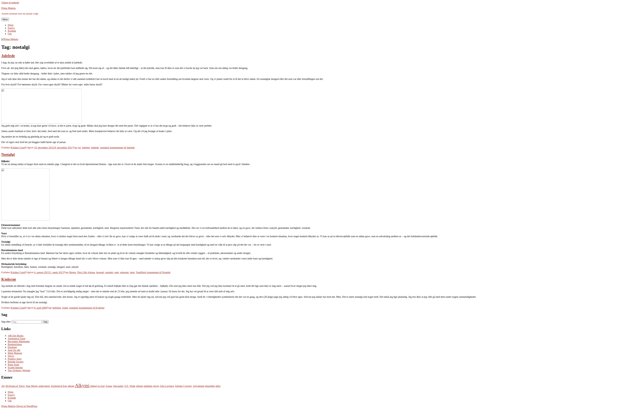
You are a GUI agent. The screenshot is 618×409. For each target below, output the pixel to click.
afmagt (139, 386)
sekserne (124, 272)
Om (10, 33)
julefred (86, 147)
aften (217, 386)
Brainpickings (15, 344)
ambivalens (44, 386)
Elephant (12, 347)
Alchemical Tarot (16, 338)
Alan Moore (31, 386)
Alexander (118, 386)
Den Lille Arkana (86, 272)
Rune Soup (13, 364)
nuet (116, 272)
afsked (93, 386)
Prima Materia (8, 8)
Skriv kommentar (155, 272)
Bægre (72, 272)
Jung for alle (14, 350)
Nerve (11, 356)
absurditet (210, 386)
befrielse (56, 307)
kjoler (65, 307)
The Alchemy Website (19, 370)
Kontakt (12, 30)
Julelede (8, 56)
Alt (3, 386)
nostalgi (104, 147)
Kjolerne (8, 279)
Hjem (10, 25)
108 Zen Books (15, 335)
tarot (132, 272)
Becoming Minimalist (19, 341)
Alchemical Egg (59, 386)
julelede (95, 147)
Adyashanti (198, 386)
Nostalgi (8, 154)
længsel (100, 272)
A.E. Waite (129, 386)
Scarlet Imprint (15, 367)
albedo (71, 386)
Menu (5, 19)
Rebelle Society (16, 361)
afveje (156, 386)
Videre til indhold (10, 2)
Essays (11, 28)
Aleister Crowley (183, 386)
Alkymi (82, 385)
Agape (108, 386)
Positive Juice (15, 358)
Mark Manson (15, 353)
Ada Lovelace (167, 386)
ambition (148, 386)
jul (79, 147)
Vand (138, 272)
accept (101, 386)
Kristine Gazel (18, 147)
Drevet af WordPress (26, 406)
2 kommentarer (121, 147)
